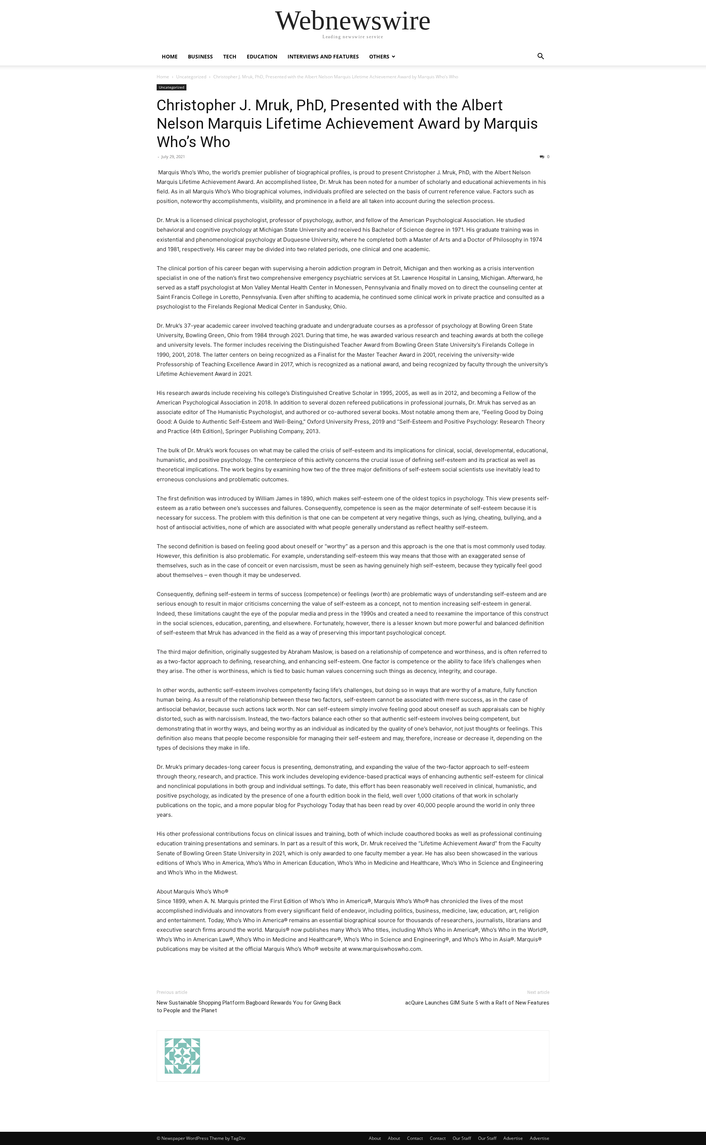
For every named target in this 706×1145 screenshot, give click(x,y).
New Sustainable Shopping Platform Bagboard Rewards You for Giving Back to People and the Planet (249, 1006)
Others (379, 56)
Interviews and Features (323, 56)
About (375, 1138)
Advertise (513, 1138)
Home (170, 56)
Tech (229, 56)
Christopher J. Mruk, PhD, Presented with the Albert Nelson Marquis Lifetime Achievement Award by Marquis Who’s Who (347, 123)
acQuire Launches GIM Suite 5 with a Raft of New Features (477, 1002)
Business (200, 56)
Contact (415, 1138)
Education (262, 56)
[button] (540, 57)
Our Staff (462, 1138)
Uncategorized (191, 77)
